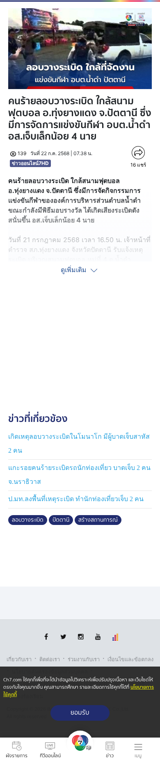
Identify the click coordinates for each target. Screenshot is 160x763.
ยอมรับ (80, 712)
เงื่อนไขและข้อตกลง (130, 659)
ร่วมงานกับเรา (84, 659)
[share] (138, 152)
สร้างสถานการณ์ (98, 520)
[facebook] (46, 637)
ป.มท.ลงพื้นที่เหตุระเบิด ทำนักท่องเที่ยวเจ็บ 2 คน (76, 498)
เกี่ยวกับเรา (19, 659)
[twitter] (63, 637)
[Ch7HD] (80, 750)
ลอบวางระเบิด (27, 520)
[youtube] (98, 637)
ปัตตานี (61, 520)
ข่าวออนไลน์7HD (30, 163)
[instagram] (80, 637)
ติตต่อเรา (49, 659)
